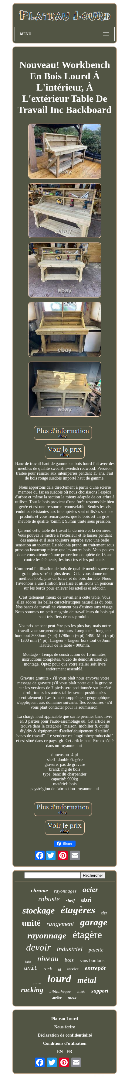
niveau (48, 958)
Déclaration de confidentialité (65, 1035)
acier (90, 889)
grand (37, 983)
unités (81, 991)
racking (32, 990)
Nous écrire (64, 1027)
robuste (49, 899)
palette (96, 950)
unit (30, 968)
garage (93, 922)
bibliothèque (60, 991)
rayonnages (65, 891)
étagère (87, 934)
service (73, 969)
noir (72, 997)
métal (86, 980)
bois (69, 960)
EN (60, 1051)
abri (86, 899)
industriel (70, 949)
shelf (70, 900)
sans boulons (92, 960)
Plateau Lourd (64, 1019)
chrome (39, 890)
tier (104, 913)
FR (69, 1051)
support (99, 991)
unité (31, 922)
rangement (60, 923)
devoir (38, 947)
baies (28, 961)
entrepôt (95, 968)
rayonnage (46, 935)
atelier (57, 998)
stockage (38, 910)
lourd (59, 979)
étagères (78, 909)
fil (59, 970)
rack (47, 968)
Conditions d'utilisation (64, 1043)
